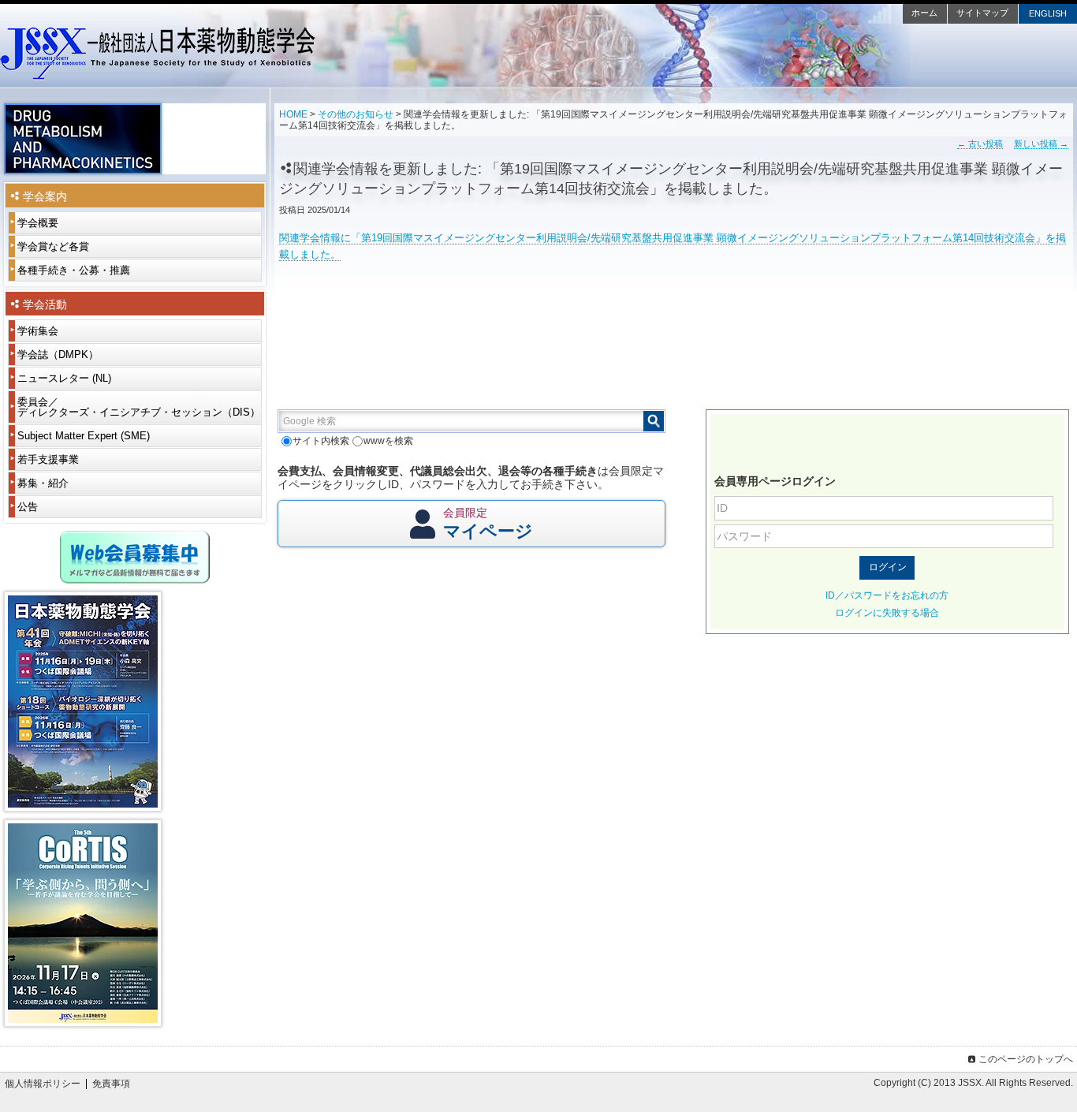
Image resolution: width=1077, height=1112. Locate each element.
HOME (293, 114)
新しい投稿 (1041, 143)
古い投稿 (980, 143)
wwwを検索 (388, 440)
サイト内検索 (321, 440)
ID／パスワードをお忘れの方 (886, 595)
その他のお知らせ (355, 114)
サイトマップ (982, 12)
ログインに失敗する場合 (887, 612)
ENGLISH (1048, 13)
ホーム (924, 12)
